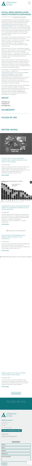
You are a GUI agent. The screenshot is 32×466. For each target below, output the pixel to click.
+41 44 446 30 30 (8, 427)
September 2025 (5, 105)
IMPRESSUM (4, 434)
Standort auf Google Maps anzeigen (12, 430)
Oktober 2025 (5, 103)
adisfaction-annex (19, 17)
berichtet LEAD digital (6, 25)
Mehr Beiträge (16, 393)
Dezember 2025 (5, 102)
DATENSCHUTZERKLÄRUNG (9, 436)
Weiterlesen (5, 175)
